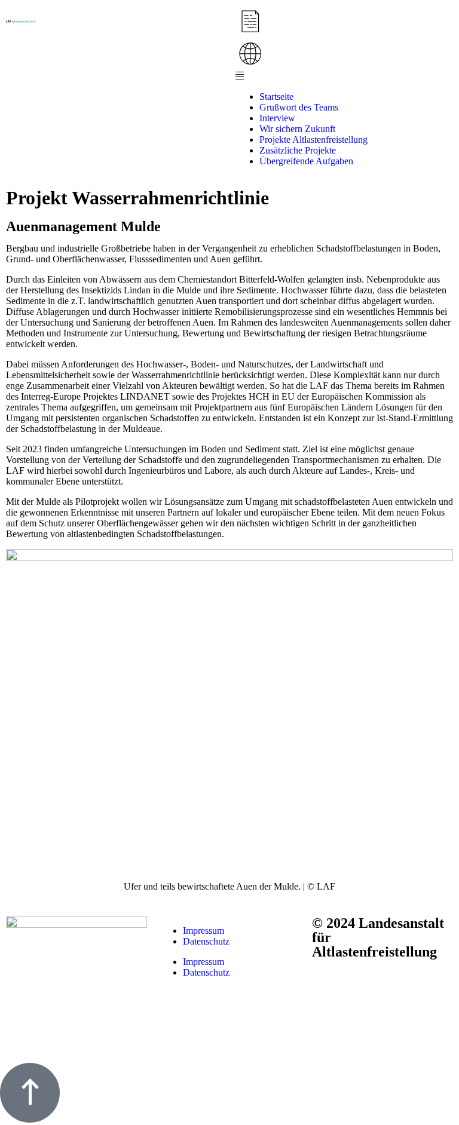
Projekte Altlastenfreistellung (313, 139)
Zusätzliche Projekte (297, 150)
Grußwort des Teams (298, 107)
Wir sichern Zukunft (297, 129)
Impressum (203, 930)
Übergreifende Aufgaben (306, 161)
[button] (344, 76)
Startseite (276, 96)
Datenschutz (206, 941)
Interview (277, 118)
